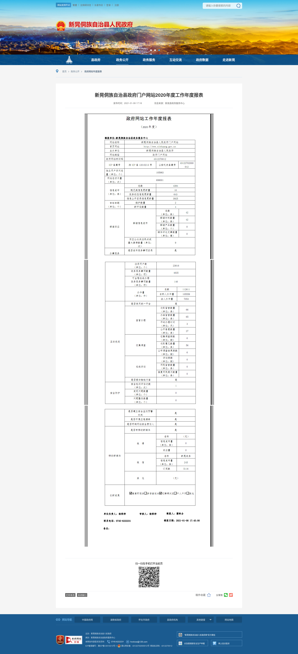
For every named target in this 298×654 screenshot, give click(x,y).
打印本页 (70, 595)
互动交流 (175, 59)
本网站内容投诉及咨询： (95, 641)
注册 (117, 5)
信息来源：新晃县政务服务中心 (169, 103)
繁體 (75, 5)
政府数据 (202, 59)
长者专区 (98, 5)
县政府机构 (172, 619)
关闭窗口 (82, 595)
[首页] (69, 60)
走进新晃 (229, 59)
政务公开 (122, 59)
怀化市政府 (144, 619)
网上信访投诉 (224, 643)
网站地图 (229, 619)
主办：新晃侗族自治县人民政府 (98, 633)
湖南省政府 (115, 619)
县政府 (95, 59)
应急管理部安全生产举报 (194, 643)
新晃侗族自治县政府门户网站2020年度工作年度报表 (149, 94)
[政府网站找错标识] (73, 639)
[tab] (151, 50)
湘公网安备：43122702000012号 (135, 645)
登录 (108, 5)
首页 (64, 71)
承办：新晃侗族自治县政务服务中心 (100, 637)
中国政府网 (87, 619)
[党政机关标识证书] (60, 639)
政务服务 (149, 59)
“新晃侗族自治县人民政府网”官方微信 (199, 635)
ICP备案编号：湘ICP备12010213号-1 (101, 645)
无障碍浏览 (85, 5)
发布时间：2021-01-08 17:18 (127, 103)
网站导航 (67, 619)
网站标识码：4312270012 (161, 645)
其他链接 (200, 619)
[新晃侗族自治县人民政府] (94, 35)
